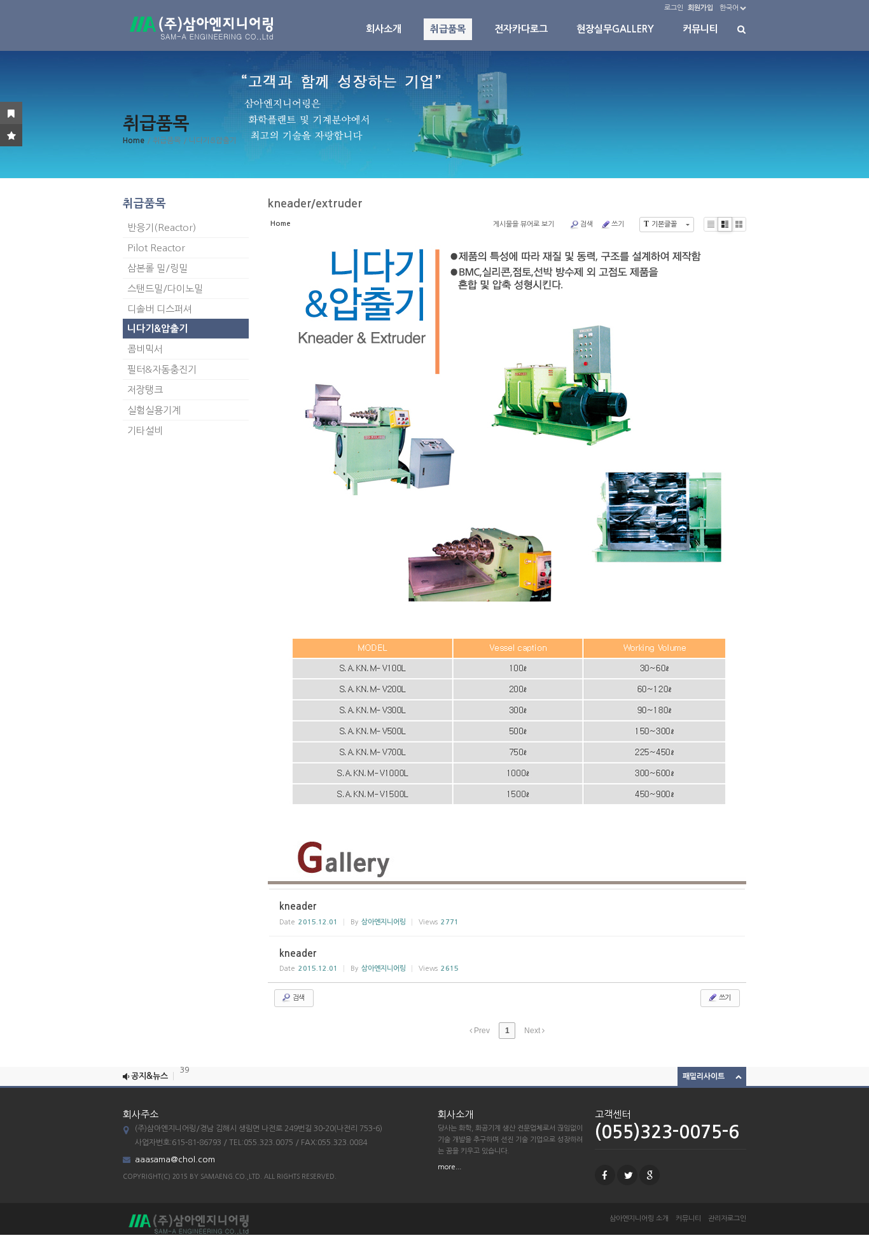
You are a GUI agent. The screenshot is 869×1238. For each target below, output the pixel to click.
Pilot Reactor (156, 248)
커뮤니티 (700, 29)
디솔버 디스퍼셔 (159, 309)
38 (184, 1081)
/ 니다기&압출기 (210, 140)
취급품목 (448, 29)
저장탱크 (145, 389)
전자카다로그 (521, 29)
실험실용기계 (154, 410)
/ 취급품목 (164, 140)
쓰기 (617, 224)
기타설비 (145, 430)
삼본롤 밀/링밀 (157, 268)
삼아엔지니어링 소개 (639, 1218)
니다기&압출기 (157, 328)
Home (133, 140)
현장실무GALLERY (615, 29)
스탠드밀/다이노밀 (165, 288)
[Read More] (507, 912)
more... (449, 1167)
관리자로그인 (727, 1218)
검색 (586, 224)
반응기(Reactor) (161, 227)
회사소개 (383, 29)
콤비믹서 (145, 349)
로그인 (673, 7)
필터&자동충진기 (162, 369)
